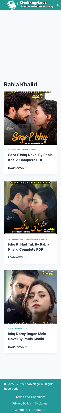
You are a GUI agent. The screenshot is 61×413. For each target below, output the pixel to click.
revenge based (14, 150)
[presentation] (30, 118)
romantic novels (29, 150)
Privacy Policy (21, 403)
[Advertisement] (30, 42)
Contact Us (22, 409)
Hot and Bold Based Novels (19, 239)
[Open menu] (3, 5)
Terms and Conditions (31, 397)
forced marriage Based (17, 329)
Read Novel (17, 167)
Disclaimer (42, 403)
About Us (39, 409)
